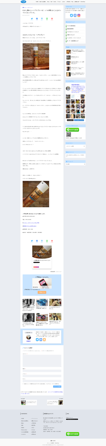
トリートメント (34, 418)
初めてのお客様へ (43, 1)
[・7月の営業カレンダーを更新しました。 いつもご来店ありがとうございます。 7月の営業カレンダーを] (68, 101)
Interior (54, 1)
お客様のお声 (76, 1)
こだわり (63, 1)
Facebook (40, 341)
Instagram (78, 17)
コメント (25, 353)
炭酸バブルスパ (34, 420)
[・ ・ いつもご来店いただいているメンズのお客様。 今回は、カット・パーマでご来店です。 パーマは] (73, 101)
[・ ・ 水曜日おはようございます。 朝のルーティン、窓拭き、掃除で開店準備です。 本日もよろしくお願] (78, 106)
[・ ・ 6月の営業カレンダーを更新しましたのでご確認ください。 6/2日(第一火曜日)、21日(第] (68, 116)
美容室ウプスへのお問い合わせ (29, 226)
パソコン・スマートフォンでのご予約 (31, 222)
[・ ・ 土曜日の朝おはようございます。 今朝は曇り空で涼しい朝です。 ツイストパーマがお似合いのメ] (68, 106)
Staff (51, 1)
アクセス (59, 1)
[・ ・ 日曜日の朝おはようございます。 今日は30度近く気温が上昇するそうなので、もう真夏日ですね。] (78, 116)
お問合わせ (33, 434)
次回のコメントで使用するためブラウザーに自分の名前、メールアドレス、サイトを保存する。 (42, 383)
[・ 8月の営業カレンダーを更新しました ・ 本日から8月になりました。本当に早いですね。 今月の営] (83, 96)
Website (44, 341)
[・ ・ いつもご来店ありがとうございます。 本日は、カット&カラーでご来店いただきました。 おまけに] (83, 106)
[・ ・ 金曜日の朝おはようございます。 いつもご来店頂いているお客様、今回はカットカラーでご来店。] (73, 106)
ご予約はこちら (42, 292)
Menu (48, 1)
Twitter (37, 341)
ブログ (32, 427)
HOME (37, 1)
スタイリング (58, 271)
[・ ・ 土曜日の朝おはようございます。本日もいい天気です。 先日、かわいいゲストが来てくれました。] (68, 111)
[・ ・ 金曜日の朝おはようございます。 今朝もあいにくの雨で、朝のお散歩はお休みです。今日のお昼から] (83, 116)
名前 (24, 368)
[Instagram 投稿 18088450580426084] (73, 96)
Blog (72, 1)
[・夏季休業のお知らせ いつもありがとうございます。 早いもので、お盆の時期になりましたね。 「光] (68, 96)
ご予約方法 (68, 1)
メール (25, 373)
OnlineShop (82, 1)
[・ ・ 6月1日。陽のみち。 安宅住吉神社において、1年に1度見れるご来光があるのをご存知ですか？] (73, 116)
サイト (24, 378)
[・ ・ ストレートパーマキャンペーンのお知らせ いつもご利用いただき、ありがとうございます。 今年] (83, 111)
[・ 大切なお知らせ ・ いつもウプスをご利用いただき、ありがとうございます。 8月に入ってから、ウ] (78, 96)
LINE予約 (33, 425)
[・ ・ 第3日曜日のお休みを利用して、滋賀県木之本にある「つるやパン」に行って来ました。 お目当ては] (78, 101)
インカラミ (23, 434)
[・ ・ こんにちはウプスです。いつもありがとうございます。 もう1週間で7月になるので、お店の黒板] (83, 101)
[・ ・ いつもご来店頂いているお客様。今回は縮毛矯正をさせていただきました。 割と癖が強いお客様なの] (78, 111)
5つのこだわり (24, 429)
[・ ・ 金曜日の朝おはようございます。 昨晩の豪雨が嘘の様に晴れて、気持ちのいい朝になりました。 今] (73, 111)
